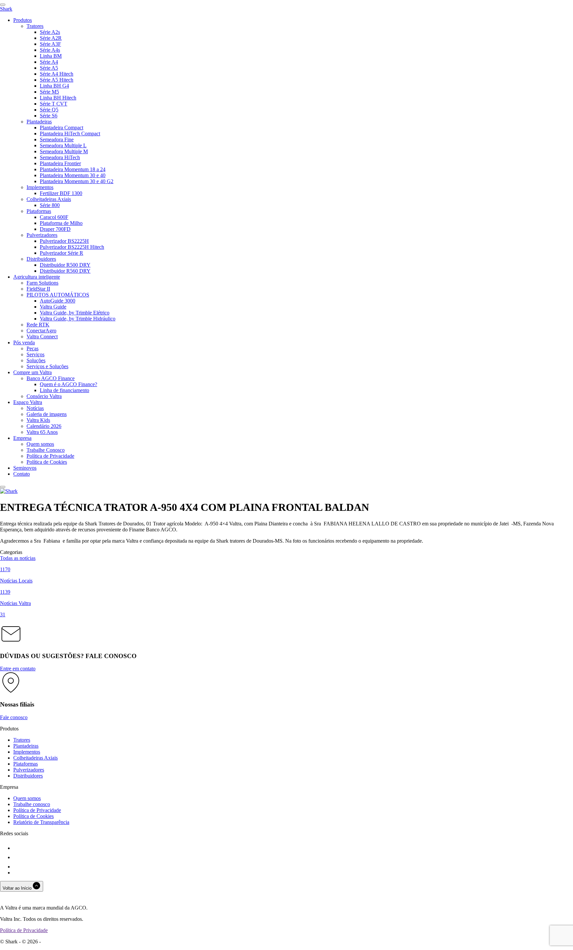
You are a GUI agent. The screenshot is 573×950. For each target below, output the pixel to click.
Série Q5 (49, 109)
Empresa (22, 438)
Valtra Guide (53, 306)
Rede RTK (38, 324)
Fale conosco (14, 717)
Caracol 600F (54, 217)
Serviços (35, 354)
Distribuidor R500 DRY (65, 265)
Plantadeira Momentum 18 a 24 (72, 169)
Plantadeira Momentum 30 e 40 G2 (76, 181)
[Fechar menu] (2, 487)
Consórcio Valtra (44, 396)
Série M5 (49, 92)
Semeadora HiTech (60, 157)
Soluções (36, 360)
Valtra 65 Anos (42, 432)
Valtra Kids (38, 420)
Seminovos (24, 468)
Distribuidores (41, 259)
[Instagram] (17, 857)
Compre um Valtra (32, 372)
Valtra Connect (42, 336)
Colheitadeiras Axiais (49, 199)
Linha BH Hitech (58, 98)
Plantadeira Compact (61, 127)
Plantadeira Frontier (60, 163)
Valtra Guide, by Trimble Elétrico (74, 312)
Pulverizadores (42, 235)
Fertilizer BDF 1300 (61, 193)
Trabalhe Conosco (46, 450)
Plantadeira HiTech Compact (70, 133)
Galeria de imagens (47, 414)
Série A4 (49, 62)
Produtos (22, 20)
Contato (21, 474)
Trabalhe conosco (31, 804)
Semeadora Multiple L (63, 145)
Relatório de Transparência (41, 822)
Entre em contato (17, 668)
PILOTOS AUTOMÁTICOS (58, 295)
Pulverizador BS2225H (64, 241)
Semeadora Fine (57, 139)
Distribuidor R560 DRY (65, 271)
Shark (6, 9)
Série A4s (50, 50)
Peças (32, 348)
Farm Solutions (42, 283)
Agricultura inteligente (36, 277)
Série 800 (50, 205)
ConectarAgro (41, 330)
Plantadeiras (39, 121)
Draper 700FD (55, 229)
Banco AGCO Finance (51, 378)
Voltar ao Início (18, 888)
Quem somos (40, 444)
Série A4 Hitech (56, 74)
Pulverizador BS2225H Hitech (72, 247)
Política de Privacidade (50, 456)
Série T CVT (53, 103)
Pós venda (24, 342)
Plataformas (39, 211)
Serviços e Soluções (47, 366)
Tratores (35, 26)
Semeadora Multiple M (64, 151)
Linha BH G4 (54, 86)
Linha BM (51, 56)
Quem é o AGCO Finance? (68, 384)
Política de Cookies (47, 462)
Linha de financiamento (64, 390)
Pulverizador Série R (61, 253)
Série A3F (50, 44)
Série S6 (48, 115)
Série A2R (51, 38)
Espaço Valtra (27, 402)
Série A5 (49, 68)
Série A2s (50, 32)
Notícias (35, 408)
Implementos (40, 187)
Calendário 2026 (44, 426)
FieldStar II (38, 289)
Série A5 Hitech (56, 80)
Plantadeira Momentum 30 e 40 (72, 175)
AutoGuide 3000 (57, 301)
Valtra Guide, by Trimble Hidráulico (77, 318)
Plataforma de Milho (61, 223)
